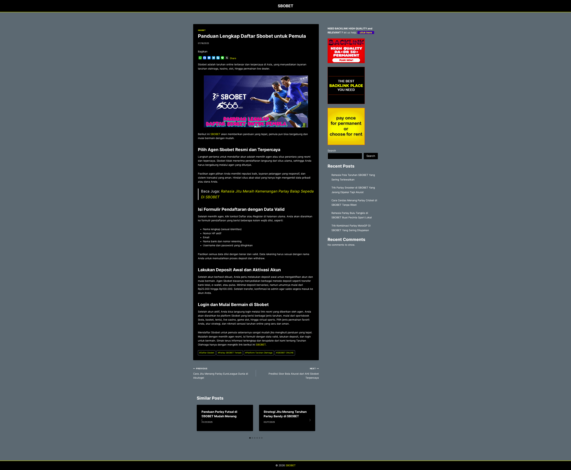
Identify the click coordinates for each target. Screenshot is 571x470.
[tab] (250, 438)
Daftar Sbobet (206, 352)
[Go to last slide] (202, 420)
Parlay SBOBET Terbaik (229, 352)
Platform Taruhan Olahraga (258, 352)
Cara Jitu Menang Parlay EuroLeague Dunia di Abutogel (220, 373)
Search (332, 150)
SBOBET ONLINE (285, 352)
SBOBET (202, 30)
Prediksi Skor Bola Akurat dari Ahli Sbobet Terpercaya (294, 373)
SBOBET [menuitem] (215, 134)
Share (233, 58)
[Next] (310, 420)
